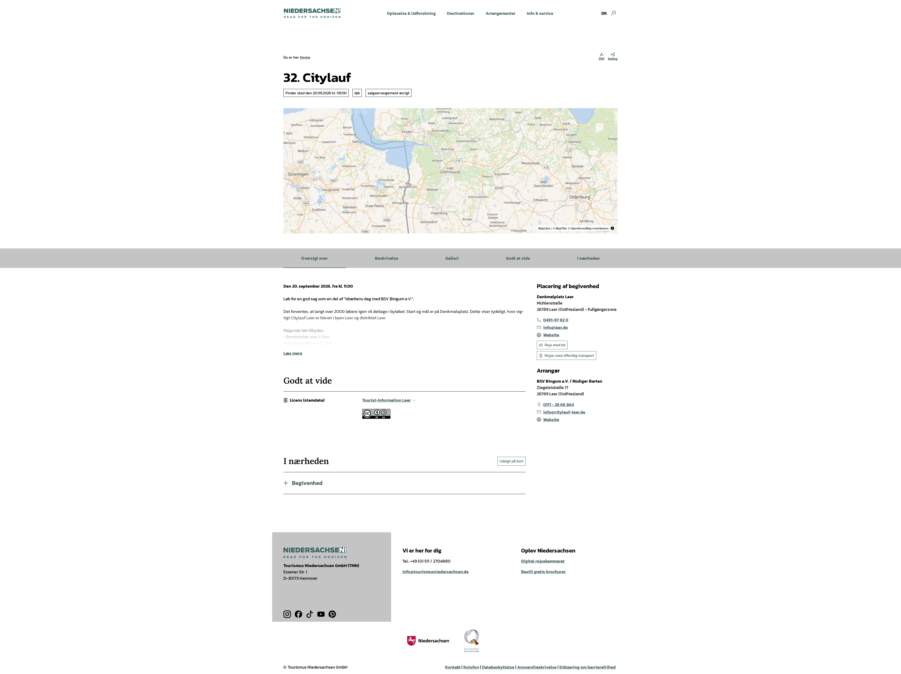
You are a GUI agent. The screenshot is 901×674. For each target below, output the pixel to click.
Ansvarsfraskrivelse (537, 667)
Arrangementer (500, 13)
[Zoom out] (289, 120)
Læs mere (292, 353)
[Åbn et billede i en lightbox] (314, 552)
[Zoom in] (289, 113)
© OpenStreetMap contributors (588, 228)
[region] (450, 170)
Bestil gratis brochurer (543, 571)
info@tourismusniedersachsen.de (435, 571)
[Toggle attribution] (612, 228)
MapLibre (544, 228)
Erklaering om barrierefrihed (587, 667)
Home (305, 57)
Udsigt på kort (511, 461)
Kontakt (453, 667)
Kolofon (471, 667)
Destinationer (460, 13)
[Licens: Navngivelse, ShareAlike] (376, 417)
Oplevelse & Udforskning (411, 13)
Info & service (540, 13)
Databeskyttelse (498, 667)
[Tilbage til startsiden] (312, 13)
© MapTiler (560, 228)
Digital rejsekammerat (543, 561)
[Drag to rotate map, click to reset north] (289, 127)
